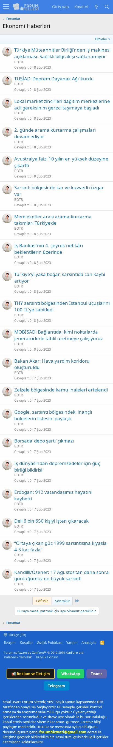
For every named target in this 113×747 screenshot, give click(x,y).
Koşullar (26, 642)
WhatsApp (70, 673)
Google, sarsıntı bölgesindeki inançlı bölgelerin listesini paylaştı (53, 415)
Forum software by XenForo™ (44, 652)
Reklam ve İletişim (31, 673)
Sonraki (61, 600)
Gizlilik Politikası (49, 642)
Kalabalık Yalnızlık (18, 657)
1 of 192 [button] (41, 600)
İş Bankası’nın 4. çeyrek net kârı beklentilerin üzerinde (48, 248)
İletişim (10, 642)
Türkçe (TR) (16, 634)
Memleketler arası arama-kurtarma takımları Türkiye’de (53, 219)
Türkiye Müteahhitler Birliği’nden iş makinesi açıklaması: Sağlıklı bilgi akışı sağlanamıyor (62, 53)
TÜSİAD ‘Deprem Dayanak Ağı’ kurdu (54, 78)
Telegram (56, 685)
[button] (6, 7)
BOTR (18, 62)
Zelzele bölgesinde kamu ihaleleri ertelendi (61, 390)
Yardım (72, 642)
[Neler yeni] (96, 7)
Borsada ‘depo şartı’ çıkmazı (44, 441)
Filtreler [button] (101, 38)
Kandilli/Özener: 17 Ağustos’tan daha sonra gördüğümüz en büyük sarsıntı (61, 575)
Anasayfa (88, 642)
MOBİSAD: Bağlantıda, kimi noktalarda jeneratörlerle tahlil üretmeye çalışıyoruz (58, 335)
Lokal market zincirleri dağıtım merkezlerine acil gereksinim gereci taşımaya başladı (62, 104)
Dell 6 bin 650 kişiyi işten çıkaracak (51, 521)
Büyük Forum (47, 657)
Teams (96, 673)
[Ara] (106, 7)
